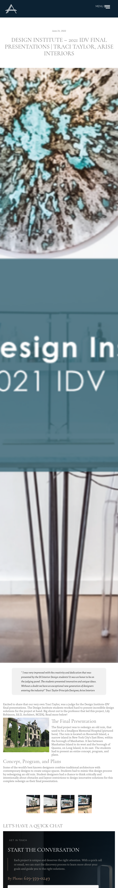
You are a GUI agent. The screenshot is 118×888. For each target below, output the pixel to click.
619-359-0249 (37, 878)
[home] (48, 9)
